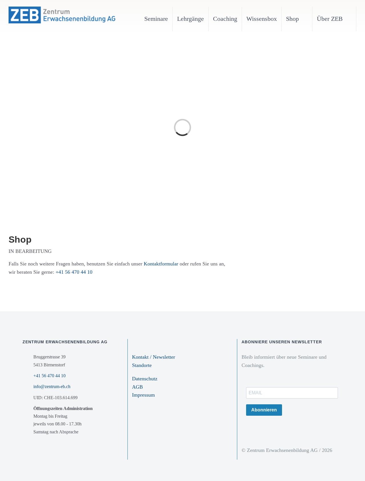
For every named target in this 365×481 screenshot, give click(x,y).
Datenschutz (144, 378)
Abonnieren (264, 409)
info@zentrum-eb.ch (51, 386)
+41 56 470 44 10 (74, 272)
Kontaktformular (162, 264)
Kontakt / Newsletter (153, 357)
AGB (137, 387)
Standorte (142, 365)
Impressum (143, 395)
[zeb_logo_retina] (62, 9)
